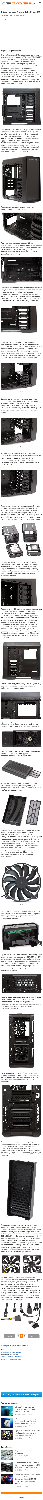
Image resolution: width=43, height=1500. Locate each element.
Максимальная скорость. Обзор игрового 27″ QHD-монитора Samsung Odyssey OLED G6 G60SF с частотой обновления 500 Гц (27, 1479)
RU (23, 1497)
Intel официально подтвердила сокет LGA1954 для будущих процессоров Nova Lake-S (27, 1421)
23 (27, 1470)
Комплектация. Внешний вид (11, 1352)
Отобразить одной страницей (11, 1359)
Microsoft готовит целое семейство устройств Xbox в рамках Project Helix (26, 1409)
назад (9, 1336)
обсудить (19, 15)
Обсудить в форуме (9, 1346)
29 (31, 1438)
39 (27, 1456)
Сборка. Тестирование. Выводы (12, 1356)
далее (33, 1336)
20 (31, 1414)
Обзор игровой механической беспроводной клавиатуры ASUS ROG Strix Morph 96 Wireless (27, 1465)
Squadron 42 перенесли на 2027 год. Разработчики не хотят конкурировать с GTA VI (27, 1433)
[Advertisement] (21, 34)
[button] (40, 308)
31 (31, 1426)
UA (20, 1497)
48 (27, 1486)
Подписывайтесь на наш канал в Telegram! (23, 1395)
